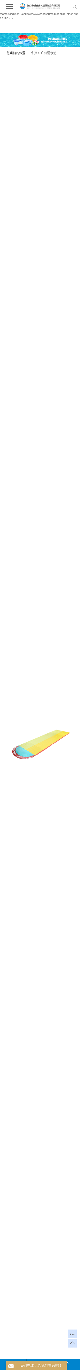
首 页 (33, 53)
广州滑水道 (48, 53)
